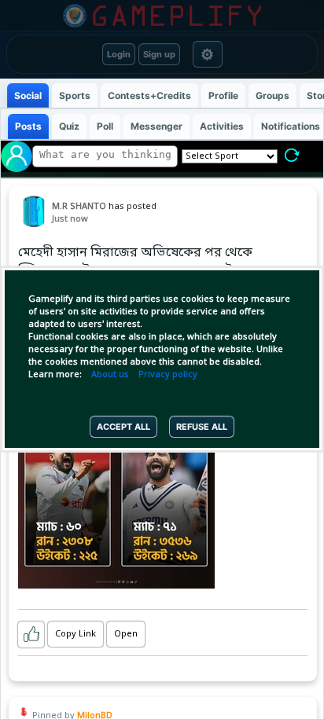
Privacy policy (167, 374)
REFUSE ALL (201, 426)
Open (126, 634)
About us (110, 374)
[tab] (28, 95)
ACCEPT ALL (123, 426)
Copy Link (75, 634)
